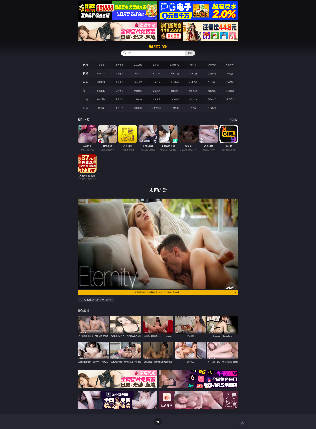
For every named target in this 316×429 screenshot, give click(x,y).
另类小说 (193, 99)
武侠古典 (156, 99)
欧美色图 (138, 90)
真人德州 (119, 65)
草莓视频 (138, 108)
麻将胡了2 (174, 65)
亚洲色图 (119, 90)
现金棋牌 (212, 65)
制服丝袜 (175, 82)
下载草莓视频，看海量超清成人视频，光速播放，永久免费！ (158, 292)
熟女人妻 (175, 73)
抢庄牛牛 (230, 65)
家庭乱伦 (119, 99)
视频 (85, 73)
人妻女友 (138, 99)
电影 (85, 82)
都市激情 (101, 99)
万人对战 (138, 65)
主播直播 (212, 73)
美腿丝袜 (175, 90)
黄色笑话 (212, 99)
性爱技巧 (230, 99)
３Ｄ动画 (156, 73)
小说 (85, 99)
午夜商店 (119, 108)
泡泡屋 (193, 108)
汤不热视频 (156, 108)
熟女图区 (212, 90)
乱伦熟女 (212, 82)
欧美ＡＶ (138, 73)
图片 (85, 90)
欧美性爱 (156, 82)
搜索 (190, 53)
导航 (85, 108)
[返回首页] (242, 424)
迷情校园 (175, 99)
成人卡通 (138, 82)
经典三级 (193, 82)
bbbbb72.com (158, 46)
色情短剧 (212, 108)
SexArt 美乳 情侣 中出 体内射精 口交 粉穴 (95, 299)
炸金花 (193, 65)
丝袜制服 (193, 73)
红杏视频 (175, 108)
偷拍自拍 (119, 82)
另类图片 (230, 90)
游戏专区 (156, 65)
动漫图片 (156, 90)
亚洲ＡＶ (101, 73)
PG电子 (101, 65)
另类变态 (230, 82)
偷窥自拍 (101, 90)
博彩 (85, 65)
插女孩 (101, 108)
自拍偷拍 (119, 73)
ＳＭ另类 (230, 73)
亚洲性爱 (101, 82)
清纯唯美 (193, 90)
